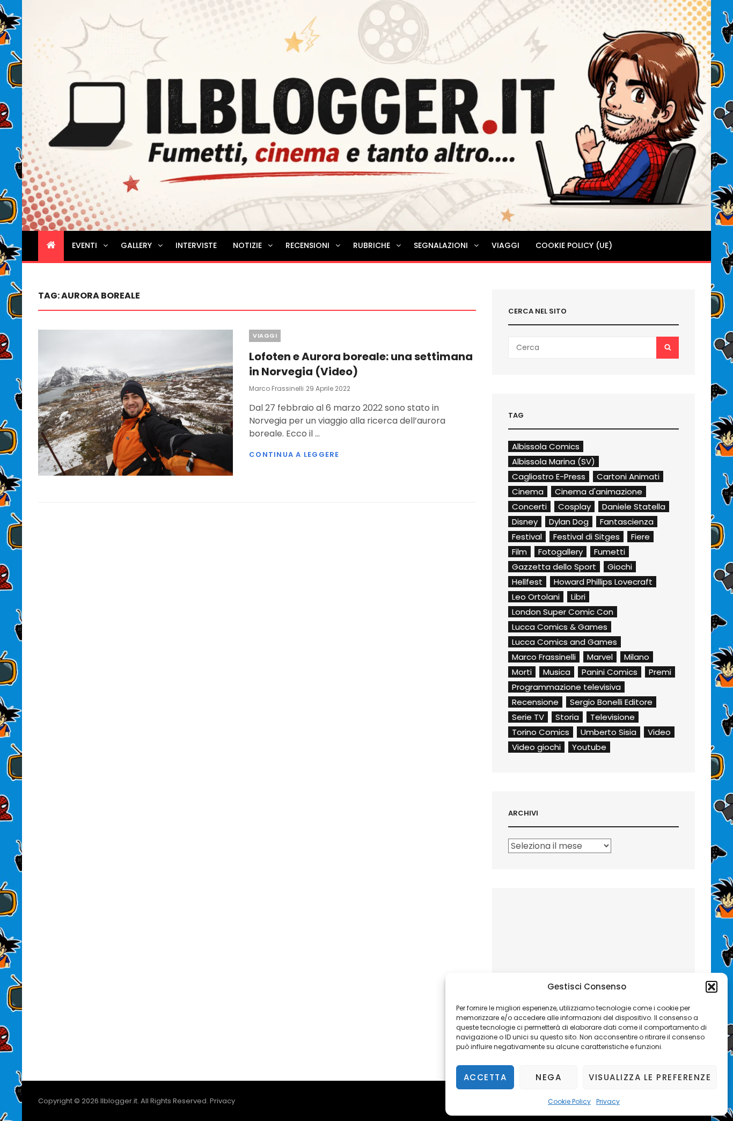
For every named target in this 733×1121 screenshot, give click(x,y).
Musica (556, 672)
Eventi (84, 245)
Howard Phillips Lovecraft (603, 581)
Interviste (196, 245)
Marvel (600, 657)
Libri (578, 596)
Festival (527, 536)
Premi (660, 672)
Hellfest (527, 581)
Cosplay (574, 506)
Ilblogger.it (118, 1101)
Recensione (535, 702)
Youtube (589, 747)
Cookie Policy (569, 1101)
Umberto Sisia (608, 732)
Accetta (485, 1077)
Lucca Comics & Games (559, 626)
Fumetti (609, 551)
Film (519, 551)
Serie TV (528, 717)
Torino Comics (540, 732)
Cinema (528, 491)
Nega (548, 1077)
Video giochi (536, 747)
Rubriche (371, 245)
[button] (711, 986)
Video (659, 732)
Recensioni (307, 245)
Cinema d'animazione (598, 491)
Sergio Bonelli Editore (611, 702)
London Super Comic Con (562, 611)
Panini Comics (609, 672)
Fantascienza (627, 521)
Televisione (612, 717)
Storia (567, 717)
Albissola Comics (546, 446)
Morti (522, 672)
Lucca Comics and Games (564, 641)
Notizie (247, 245)
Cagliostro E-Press (548, 476)
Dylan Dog (569, 521)
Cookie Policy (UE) (574, 245)
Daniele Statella (633, 506)
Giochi (619, 566)
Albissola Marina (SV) (553, 461)
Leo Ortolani (536, 596)
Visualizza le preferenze (650, 1077)
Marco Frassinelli (276, 388)
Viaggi (505, 245)
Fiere (640, 536)
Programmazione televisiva (566, 687)
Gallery (136, 245)
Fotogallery (560, 551)
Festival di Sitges (586, 536)
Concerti (529, 506)
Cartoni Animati (628, 476)
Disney (525, 521)
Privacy (608, 1101)
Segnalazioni (441, 245)
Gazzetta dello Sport (554, 566)
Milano (636, 657)
